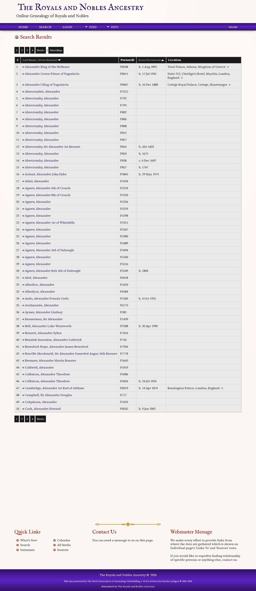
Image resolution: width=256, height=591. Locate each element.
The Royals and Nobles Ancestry (81, 7)
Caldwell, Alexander (39, 367)
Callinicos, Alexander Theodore (47, 374)
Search (45, 27)
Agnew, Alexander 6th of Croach (47, 188)
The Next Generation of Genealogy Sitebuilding (113, 581)
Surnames (27, 550)
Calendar (63, 540)
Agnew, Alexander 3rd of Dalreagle (49, 250)
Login (67, 27)
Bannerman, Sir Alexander (44, 319)
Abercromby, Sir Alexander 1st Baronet (52, 147)
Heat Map (56, 50)
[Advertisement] (128, 478)
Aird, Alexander (36, 278)
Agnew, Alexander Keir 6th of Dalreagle (53, 271)
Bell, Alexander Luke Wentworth (48, 326)
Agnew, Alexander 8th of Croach (47, 195)
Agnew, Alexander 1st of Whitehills (50, 222)
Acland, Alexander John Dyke (46, 174)
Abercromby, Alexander (42, 98)
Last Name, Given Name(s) (40, 60)
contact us (229, 560)
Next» (40, 50)
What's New (28, 540)
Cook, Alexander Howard (43, 409)
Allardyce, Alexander (40, 291)
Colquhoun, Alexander (41, 402)
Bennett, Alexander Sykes (43, 333)
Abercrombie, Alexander (42, 91)
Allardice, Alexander (39, 284)
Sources (62, 550)
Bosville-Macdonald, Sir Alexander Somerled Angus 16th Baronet (71, 353)
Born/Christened (149, 60)
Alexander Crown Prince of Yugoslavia (52, 74)
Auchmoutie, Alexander (42, 305)
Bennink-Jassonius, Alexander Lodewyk (53, 340)
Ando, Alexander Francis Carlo (47, 298)
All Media (64, 545)
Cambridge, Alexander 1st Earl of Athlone (54, 388)
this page (146, 540)
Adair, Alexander (37, 181)
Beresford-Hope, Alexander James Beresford (56, 347)
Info (114, 27)
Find (93, 27)
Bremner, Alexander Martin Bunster (50, 360)
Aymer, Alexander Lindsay (44, 312)
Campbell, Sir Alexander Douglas (48, 395)
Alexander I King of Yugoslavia (47, 84)
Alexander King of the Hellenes (47, 67)
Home (23, 27)
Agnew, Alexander (38, 202)
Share (233, 27)
